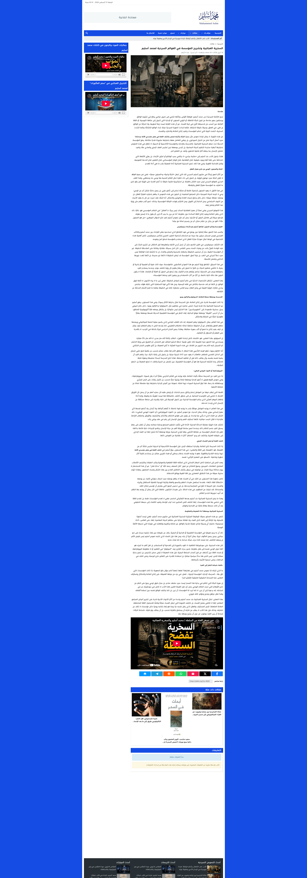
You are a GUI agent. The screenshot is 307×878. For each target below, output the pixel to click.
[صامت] (119, 74)
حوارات (183, 33)
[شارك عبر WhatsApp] (181, 673)
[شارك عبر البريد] (193, 673)
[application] (106, 65)
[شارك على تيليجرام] (157, 673)
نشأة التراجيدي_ (203, 38)
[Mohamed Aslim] (197, 17)
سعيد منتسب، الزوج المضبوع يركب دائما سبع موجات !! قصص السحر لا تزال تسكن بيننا (176, 742)
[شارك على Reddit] (169, 673)
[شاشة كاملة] (123, 74)
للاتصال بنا (150, 33)
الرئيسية (218, 33)
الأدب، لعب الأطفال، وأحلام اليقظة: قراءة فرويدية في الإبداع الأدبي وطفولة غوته (192, 868)
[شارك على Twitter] (205, 673)
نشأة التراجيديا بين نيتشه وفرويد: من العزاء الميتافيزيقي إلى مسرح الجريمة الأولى (206, 714)
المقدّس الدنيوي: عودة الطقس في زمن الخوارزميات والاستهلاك (147, 868)
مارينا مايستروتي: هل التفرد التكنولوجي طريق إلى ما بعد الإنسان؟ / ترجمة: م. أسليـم (146, 721)
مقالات (194, 33)
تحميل (172, 33)
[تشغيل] (88, 74)
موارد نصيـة (162, 33)
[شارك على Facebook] (217, 673)
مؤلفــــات (207, 33)
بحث (87, 33)
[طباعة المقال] (145, 673)
